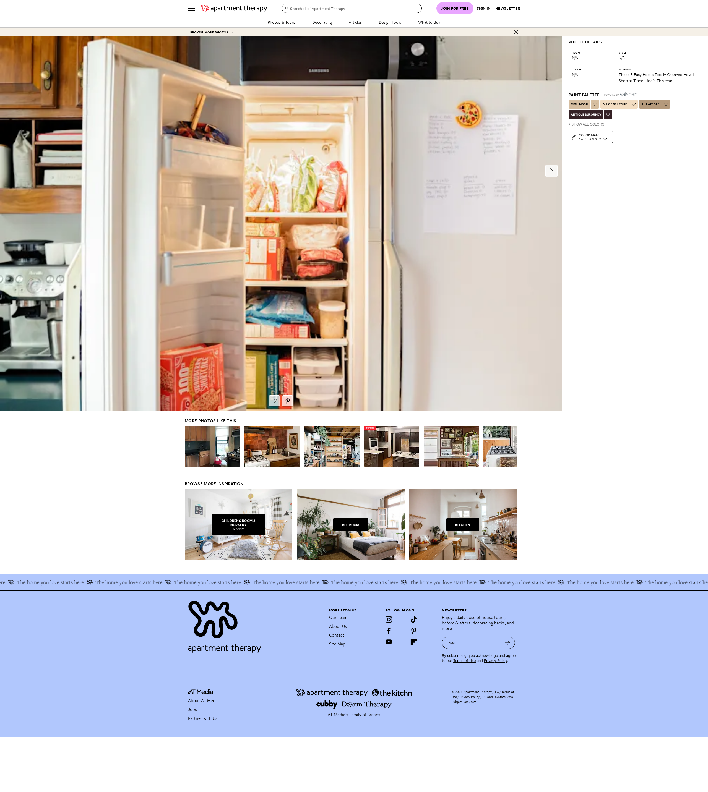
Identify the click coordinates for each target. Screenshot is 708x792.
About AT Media (203, 700)
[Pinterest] (413, 630)
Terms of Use (464, 660)
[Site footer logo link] (255, 624)
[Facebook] (389, 630)
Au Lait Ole (650, 104)
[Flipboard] (413, 641)
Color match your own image (593, 136)
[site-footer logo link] (200, 692)
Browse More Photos (209, 32)
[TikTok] (413, 619)
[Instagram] (389, 619)
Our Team (338, 617)
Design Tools (390, 22)
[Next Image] (551, 171)
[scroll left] (189, 446)
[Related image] (212, 446)
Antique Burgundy (586, 114)
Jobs (192, 709)
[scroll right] (512, 446)
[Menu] (191, 8)
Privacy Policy (495, 660)
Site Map (337, 644)
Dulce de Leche (615, 104)
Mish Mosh (579, 104)
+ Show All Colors (586, 124)
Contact (336, 635)
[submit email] (507, 643)
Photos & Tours (281, 22)
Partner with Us (202, 718)
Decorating (322, 22)
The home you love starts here (91, 582)
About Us (338, 626)
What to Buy (429, 22)
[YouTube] (389, 641)
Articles (355, 22)
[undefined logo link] (234, 8)
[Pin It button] (287, 400)
